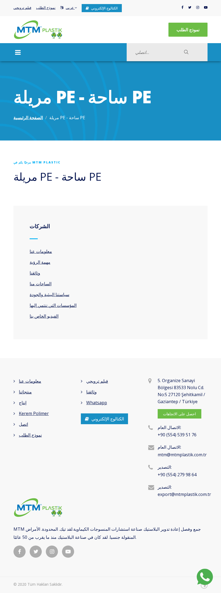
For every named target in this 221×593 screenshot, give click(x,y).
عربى (70, 7)
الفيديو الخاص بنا (44, 316)
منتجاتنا (25, 392)
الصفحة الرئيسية (28, 118)
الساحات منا (40, 284)
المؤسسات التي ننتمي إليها (53, 305)
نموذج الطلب (46, 7)
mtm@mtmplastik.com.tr (182, 455)
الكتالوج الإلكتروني (104, 8)
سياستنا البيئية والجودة (49, 294)
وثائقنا (35, 273)
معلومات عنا (41, 251)
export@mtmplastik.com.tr (184, 494)
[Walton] (38, 29)
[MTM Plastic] (110, 507)
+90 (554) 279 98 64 (177, 475)
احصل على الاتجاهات (179, 413)
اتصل (23, 424)
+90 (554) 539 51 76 (177, 435)
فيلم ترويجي (22, 7)
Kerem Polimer (34, 413)
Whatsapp (96, 403)
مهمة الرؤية (40, 262)
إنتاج (22, 403)
